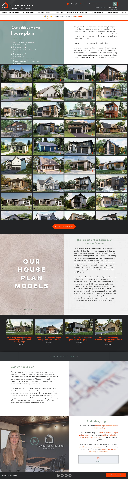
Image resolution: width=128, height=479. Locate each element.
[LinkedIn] (66, 475)
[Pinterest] (69, 475)
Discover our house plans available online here (91, 43)
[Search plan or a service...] (115, 4)
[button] (45, 12)
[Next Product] (125, 327)
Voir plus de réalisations (64, 226)
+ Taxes (20, 346)
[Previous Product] (3, 327)
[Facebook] (58, 475)
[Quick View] (19, 327)
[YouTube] (62, 475)
